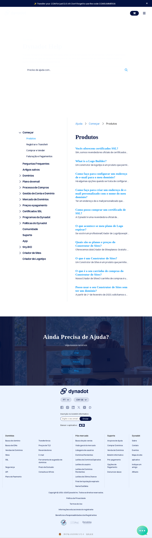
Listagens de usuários (84, 450)
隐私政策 (89, 534)
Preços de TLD (45, 445)
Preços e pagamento (35, 205)
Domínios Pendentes (84, 455)
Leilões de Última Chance (86, 477)
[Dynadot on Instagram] (67, 407)
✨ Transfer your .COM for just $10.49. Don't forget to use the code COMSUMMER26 (74, 3)
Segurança (10, 467)
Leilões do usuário (83, 464)
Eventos (135, 450)
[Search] (126, 70)
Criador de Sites (32, 253)
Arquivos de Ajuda (115, 441)
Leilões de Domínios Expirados (88, 460)
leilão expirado (30, 85)
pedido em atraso (113, 78)
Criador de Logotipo (34, 259)
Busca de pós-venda (83, 441)
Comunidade (30, 229)
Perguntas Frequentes (36, 163)
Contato (135, 445)
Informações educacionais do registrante (76, 509)
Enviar (85, 418)
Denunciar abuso (114, 472)
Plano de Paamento (13, 477)
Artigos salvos (38, 100)
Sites (7, 455)
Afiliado (135, 472)
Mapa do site (137, 455)
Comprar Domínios (115, 445)
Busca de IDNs (11, 445)
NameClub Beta (81, 486)
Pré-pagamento (114, 460)
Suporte (27, 235)
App (25, 241)
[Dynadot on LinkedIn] (73, 407)
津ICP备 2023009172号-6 (73, 534)
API (6, 472)
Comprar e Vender (35, 150)
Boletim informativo (115, 455)
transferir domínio (79, 78)
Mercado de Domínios (36, 199)
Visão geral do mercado (85, 445)
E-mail (41, 455)
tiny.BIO (27, 247)
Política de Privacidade (76, 498)
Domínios (28, 175)
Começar (28, 132)
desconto (96, 78)
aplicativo (136, 460)
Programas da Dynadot (36, 217)
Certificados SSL (32, 211)
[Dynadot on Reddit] (90, 407)
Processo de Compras (36, 187)
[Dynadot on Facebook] (61, 407)
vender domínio (59, 78)
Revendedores (45, 450)
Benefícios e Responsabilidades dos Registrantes (76, 515)
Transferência (44, 441)
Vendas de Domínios (14, 450)
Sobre (134, 441)
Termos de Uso (76, 504)
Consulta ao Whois (46, 472)
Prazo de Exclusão (46, 467)
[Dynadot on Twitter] (78, 407)
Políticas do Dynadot (35, 223)
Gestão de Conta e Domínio (38, 193)
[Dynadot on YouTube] (84, 407)
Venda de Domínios (115, 450)
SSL (6, 460)
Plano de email (31, 181)
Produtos (31, 138)
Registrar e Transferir (37, 144)
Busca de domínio (12, 441)
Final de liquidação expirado (87, 481)
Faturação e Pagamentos (39, 156)
